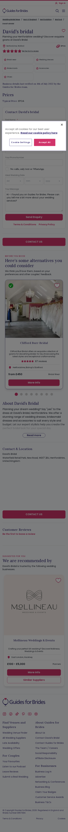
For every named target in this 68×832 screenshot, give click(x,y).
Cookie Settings (20, 142)
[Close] (61, 124)
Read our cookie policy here (39, 133)
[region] (34, 136)
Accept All (45, 142)
